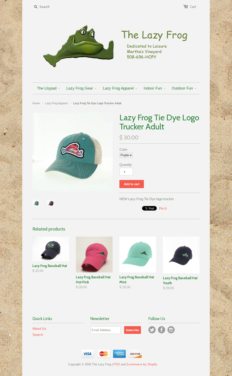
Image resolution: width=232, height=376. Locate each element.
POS (117, 364)
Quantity (125, 165)
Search (37, 335)
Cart (193, 7)
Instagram (171, 329)
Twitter (152, 329)
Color (123, 149)
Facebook (161, 329)
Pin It (163, 208)
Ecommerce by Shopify (141, 364)
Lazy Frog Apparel (56, 103)
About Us (39, 328)
